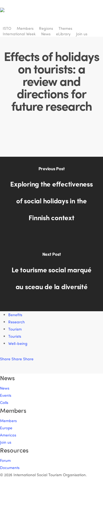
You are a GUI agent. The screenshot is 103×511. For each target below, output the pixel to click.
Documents (10, 467)
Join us (5, 442)
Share (6, 358)
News (4, 388)
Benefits (15, 314)
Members (8, 420)
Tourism (15, 329)
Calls (4, 402)
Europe (6, 427)
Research (16, 321)
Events (5, 395)
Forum (5, 460)
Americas (8, 435)
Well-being (17, 343)
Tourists (14, 336)
